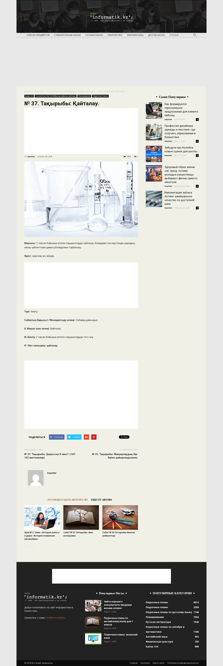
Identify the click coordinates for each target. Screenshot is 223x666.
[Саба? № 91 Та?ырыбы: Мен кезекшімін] (81, 517)
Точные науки (94, 35)
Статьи (173, 35)
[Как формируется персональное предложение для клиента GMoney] (154, 110)
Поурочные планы (100, 96)
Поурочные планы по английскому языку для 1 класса (118, 621)
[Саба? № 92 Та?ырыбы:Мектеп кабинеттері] (120, 517)
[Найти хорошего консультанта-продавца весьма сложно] (93, 605)
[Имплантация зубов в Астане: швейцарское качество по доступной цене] (154, 199)
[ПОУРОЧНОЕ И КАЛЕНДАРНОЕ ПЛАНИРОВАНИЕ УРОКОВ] (111, 17)
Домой (27, 91)
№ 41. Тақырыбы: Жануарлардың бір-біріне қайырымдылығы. (115, 456)
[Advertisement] (111, 62)
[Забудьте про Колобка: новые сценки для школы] (154, 154)
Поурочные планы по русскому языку (169, 612)
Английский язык (157, 636)
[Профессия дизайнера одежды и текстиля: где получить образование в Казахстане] (154, 132)
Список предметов (38, 35)
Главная (134, 663)
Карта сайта (158, 663)
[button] (195, 35)
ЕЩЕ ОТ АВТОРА (101, 499)
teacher (31, 156)
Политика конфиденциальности (183, 663)
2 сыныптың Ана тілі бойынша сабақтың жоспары (71, 91)
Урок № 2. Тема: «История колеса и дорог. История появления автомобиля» (41, 535)
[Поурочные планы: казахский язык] (93, 638)
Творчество (114, 35)
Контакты (145, 663)
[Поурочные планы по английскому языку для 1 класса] (93, 622)
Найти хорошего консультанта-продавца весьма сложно (118, 604)
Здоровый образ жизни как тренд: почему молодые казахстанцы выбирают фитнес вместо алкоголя (181, 174)
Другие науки (156, 35)
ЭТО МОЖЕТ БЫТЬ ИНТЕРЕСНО (67, 499)
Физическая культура (159, 641)
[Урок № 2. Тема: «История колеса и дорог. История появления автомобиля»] (42, 517)
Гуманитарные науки (67, 35)
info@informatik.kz (55, 617)
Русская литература (158, 621)
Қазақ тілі (38, 91)
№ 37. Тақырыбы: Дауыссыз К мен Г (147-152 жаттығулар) (50, 456)
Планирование (84, 96)
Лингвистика (135, 35)
